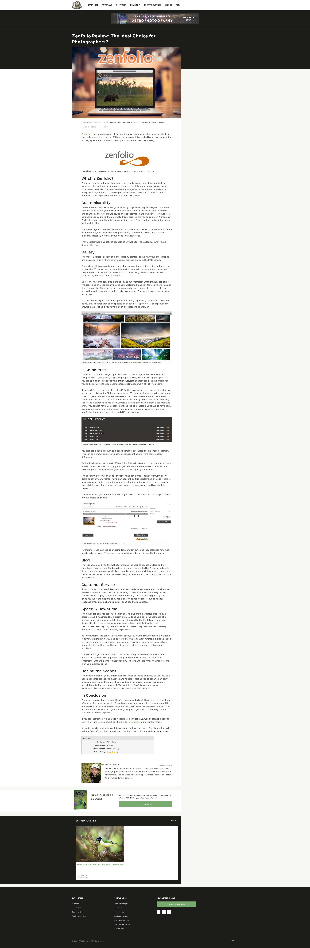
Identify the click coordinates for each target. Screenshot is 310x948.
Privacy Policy (119, 928)
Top (234, 941)
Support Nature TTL (122, 924)
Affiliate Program (121, 916)
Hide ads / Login (121, 904)
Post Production (79, 916)
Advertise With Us (121, 920)
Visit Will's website (165, 765)
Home (83, 122)
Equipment (93, 122)
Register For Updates (176, 904)
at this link (92, 245)
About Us (118, 908)
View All (174, 820)
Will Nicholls (89, 127)
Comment (103, 127)
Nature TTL (82, 875)
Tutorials (75, 904)
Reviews (104, 122)
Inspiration (76, 908)
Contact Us (119, 912)
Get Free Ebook (146, 804)
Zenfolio (85, 134)
